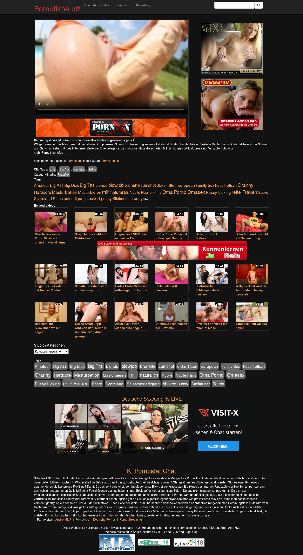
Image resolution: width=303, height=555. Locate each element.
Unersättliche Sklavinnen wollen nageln (48, 328)
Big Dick (71, 185)
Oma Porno (174, 191)
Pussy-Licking (218, 192)
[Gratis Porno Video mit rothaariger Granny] (171, 220)
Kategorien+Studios (96, 5)
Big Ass (64, 169)
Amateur (41, 185)
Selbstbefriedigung (69, 198)
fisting (92, 169)
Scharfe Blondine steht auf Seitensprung (252, 236)
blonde (101, 185)
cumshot (148, 185)
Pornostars (123, 5)
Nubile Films (151, 192)
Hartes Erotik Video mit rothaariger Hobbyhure (131, 288)
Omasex (196, 191)
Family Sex (205, 185)
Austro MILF (63, 519)
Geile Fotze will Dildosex (206, 236)
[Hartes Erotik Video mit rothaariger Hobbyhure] (131, 272)
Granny (245, 184)
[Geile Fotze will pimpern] (171, 272)
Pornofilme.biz (57, 8)
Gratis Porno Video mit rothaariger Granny (171, 236)
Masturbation (64, 192)
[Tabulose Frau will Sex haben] (252, 310)
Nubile (135, 192)
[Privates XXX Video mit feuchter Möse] (212, 310)
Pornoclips (82, 519)
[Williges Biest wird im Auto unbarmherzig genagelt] (252, 272)
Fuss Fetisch (226, 185)
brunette (78, 169)
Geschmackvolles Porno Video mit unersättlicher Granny (50, 238)
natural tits (119, 192)
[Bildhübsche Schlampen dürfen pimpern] (212, 272)
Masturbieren (89, 192)
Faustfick (63, 174)
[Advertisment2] (232, 104)
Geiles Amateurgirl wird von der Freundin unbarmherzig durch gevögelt (90, 330)
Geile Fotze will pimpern (166, 288)
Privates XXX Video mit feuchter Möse (211, 326)
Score (263, 192)
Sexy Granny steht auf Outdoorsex (90, 236)
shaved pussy (99, 198)
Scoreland (43, 198)
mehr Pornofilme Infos (48, 152)
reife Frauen (244, 191)
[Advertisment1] (232, 48)
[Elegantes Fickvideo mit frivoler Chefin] (51, 272)
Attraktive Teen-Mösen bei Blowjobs (171, 326)
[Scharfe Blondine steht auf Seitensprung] (252, 220)
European (186, 185)
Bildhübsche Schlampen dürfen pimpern (208, 290)
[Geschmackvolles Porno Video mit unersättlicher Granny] (51, 220)
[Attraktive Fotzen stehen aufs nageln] (131, 310)
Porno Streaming (131, 519)
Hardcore (42, 192)
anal (52, 169)
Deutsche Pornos (104, 519)
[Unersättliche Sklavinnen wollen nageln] (51, 310)
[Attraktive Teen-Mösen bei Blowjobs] (171, 310)
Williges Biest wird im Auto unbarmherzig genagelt (251, 290)
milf (106, 191)
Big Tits (87, 185)
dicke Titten (167, 185)
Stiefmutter (122, 198)
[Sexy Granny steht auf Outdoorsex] (91, 220)
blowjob (116, 185)
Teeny (137, 198)
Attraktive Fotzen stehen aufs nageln (128, 326)
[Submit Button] (259, 5)
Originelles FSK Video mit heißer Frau (130, 236)
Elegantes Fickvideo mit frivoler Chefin (49, 288)
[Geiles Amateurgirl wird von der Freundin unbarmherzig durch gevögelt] (91, 310)
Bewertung (143, 5)
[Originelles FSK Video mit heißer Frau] (131, 220)
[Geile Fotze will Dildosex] (212, 220)
